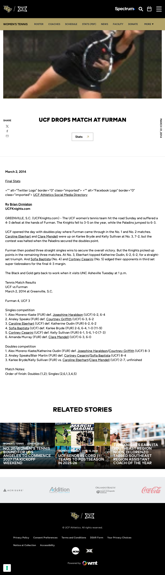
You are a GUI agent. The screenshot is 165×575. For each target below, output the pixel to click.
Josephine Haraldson (68, 315)
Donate (133, 24)
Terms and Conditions (74, 537)
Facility (118, 24)
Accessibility (47, 545)
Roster (38, 24)
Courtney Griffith (59, 319)
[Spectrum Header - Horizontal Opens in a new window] (125, 9)
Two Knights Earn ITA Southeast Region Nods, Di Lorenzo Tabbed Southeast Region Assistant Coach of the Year (135, 454)
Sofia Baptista (41, 259)
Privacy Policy (21, 537)
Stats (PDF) (89, 24)
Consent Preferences (45, 537)
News (104, 24)
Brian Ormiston (21, 204)
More (147, 24)
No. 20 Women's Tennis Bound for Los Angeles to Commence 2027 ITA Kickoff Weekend (27, 456)
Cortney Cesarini (81, 259)
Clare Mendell (48, 236)
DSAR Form (96, 537)
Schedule (71, 24)
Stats (84, 138)
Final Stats (12, 181)
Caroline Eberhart (18, 236)
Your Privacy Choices (119, 537)
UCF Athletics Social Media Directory (60, 195)
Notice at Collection (24, 545)
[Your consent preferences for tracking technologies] (7, 568)
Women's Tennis (13, 443)
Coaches (54, 24)
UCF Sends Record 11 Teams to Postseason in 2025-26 (81, 459)
